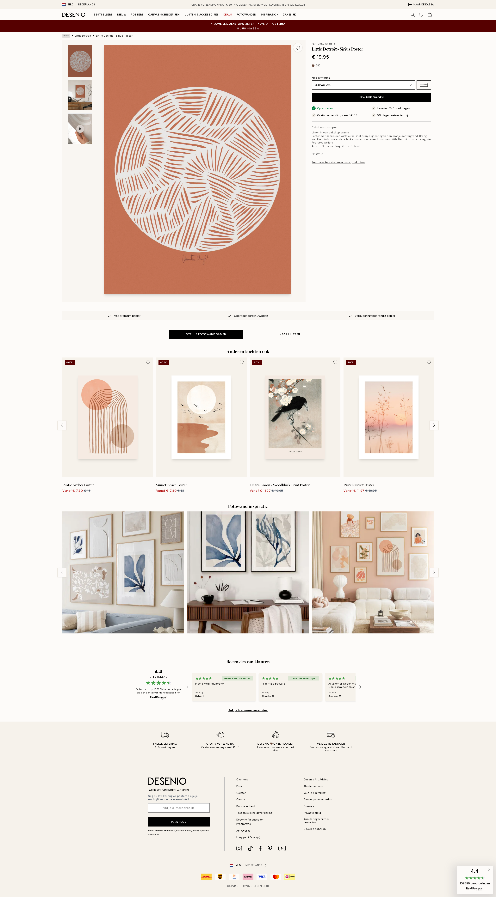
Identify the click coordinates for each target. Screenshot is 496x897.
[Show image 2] (80, 95)
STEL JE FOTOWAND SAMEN (206, 334)
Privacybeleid (312, 813)
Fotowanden (246, 14)
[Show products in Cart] (429, 14)
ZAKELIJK (289, 14)
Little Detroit (83, 35)
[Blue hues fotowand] (123, 572)
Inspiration (270, 14)
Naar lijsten (290, 334)
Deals (227, 14)
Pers (239, 786)
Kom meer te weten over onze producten (338, 162)
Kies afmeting (321, 77)
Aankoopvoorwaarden (318, 799)
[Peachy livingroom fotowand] (373, 572)
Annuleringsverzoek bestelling (317, 820)
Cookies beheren (315, 829)
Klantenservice (313, 786)
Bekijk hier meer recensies (248, 710)
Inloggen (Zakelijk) (248, 837)
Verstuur (178, 822)
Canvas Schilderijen (164, 14)
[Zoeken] (412, 14)
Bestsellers (103, 14)
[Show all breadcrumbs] (66, 36)
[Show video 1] (80, 128)
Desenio (259, 886)
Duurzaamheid (245, 806)
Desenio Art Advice (316, 779)
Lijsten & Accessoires (201, 14)
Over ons (242, 779)
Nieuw (121, 14)
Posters (137, 14)
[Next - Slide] (434, 425)
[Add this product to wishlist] (297, 47)
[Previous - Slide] (62, 425)
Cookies (309, 806)
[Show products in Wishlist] (421, 14)
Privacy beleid (162, 830)
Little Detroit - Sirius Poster (114, 35)
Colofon (241, 793)
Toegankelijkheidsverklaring (254, 813)
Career (240, 799)
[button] (424, 85)
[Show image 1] (80, 61)
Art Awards (243, 830)
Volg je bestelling (315, 793)
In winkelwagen (371, 97)
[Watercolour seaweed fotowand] (248, 572)
